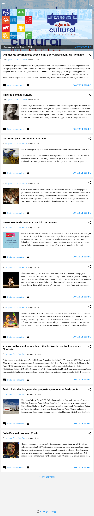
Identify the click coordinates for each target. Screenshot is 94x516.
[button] (89, 55)
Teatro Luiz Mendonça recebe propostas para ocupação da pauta (40, 389)
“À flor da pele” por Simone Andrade (24, 138)
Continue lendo (82, 85)
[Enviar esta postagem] (28, 86)
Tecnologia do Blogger (48, 511)
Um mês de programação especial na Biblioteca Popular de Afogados (43, 54)
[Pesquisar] (90, 5)
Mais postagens (47, 477)
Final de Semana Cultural (17, 94)
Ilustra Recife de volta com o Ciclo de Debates (30, 222)
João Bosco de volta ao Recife (20, 433)
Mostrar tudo (83, 47)
